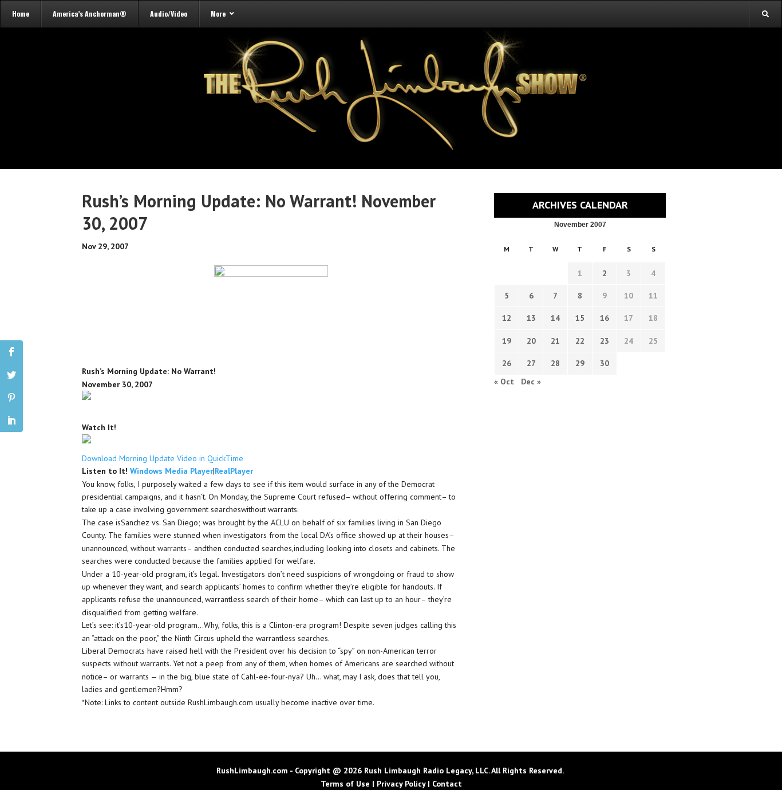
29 (579, 363)
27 (531, 363)
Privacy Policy (401, 784)
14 (555, 318)
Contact (447, 784)
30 (604, 363)
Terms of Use (345, 784)
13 (531, 318)
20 (531, 341)
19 (506, 341)
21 (555, 341)
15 (579, 318)
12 (506, 318)
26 (506, 363)
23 (604, 341)
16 (604, 318)
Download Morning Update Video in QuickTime (162, 458)
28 (555, 363)
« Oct (504, 381)
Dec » (531, 381)
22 (579, 341)
